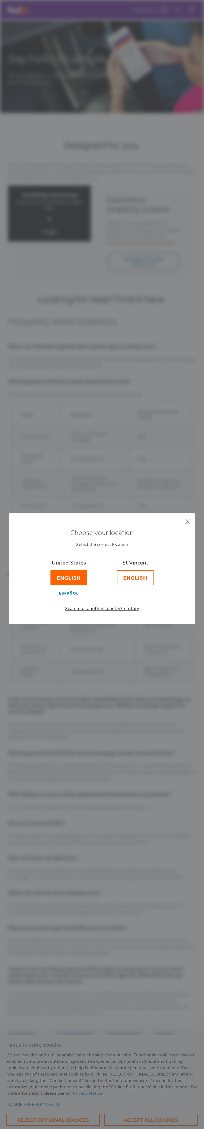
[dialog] (102, 564)
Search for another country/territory (102, 608)
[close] (187, 521)
